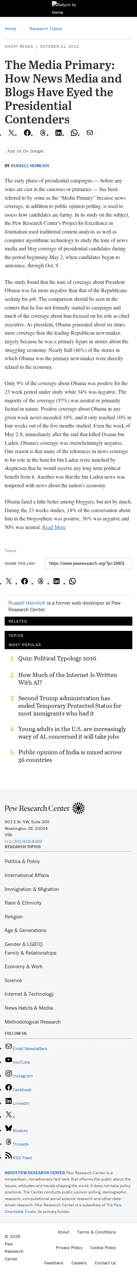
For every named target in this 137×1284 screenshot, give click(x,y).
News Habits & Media (29, 1007)
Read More (54, 526)
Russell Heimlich (30, 166)
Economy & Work (24, 966)
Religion (14, 916)
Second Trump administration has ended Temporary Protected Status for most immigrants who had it (69, 705)
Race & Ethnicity (23, 902)
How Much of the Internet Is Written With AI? (67, 678)
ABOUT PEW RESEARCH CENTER (35, 1173)
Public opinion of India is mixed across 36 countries (70, 756)
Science (13, 980)
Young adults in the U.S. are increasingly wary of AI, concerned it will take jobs (72, 732)
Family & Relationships (30, 952)
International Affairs (27, 875)
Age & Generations (25, 930)
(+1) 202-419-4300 (23, 841)
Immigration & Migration (32, 889)
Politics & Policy (22, 861)
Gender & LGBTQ (24, 944)
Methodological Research (33, 1021)
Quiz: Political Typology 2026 (57, 658)
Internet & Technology (29, 993)
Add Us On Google (25, 151)
